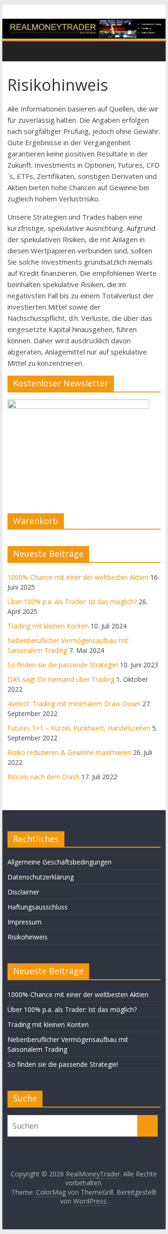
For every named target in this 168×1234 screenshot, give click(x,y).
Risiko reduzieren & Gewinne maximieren (69, 752)
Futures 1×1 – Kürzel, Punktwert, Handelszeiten (78, 728)
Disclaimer (23, 891)
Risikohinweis (27, 936)
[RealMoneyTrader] (83, 24)
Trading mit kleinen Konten (48, 625)
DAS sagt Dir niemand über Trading (60, 679)
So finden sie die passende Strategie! (62, 664)
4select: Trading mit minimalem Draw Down (73, 703)
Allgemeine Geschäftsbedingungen (59, 861)
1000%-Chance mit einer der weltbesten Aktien (77, 577)
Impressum (24, 921)
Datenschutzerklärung (40, 876)
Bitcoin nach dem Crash (43, 776)
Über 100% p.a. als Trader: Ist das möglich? (72, 601)
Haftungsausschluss (37, 906)
